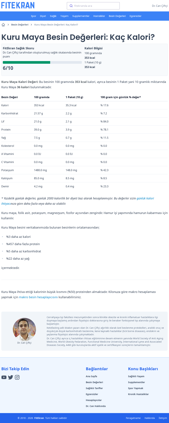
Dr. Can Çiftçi (160, 6)
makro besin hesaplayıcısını (38, 297)
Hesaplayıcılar (94, 400)
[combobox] (93, 5)
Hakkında (150, 418)
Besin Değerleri (117, 16)
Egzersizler (135, 16)
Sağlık (53, 16)
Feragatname (133, 418)
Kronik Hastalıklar (138, 394)
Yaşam (64, 16)
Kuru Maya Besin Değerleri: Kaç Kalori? (56, 24)
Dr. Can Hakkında (96, 406)
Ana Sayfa (91, 376)
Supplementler (80, 16)
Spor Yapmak (135, 388)
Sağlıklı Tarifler (94, 388)
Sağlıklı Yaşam (136, 376)
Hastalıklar (99, 16)
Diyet (43, 16)
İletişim (163, 418)
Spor (33, 16)
